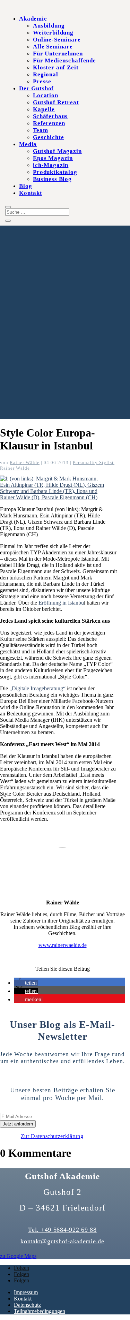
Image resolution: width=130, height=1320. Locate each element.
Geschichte (48, 137)
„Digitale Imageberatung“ (37, 688)
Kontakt (30, 193)
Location (45, 95)
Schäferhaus (50, 116)
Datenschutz (27, 1305)
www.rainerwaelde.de (62, 945)
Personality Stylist (93, 462)
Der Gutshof (36, 88)
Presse (42, 81)
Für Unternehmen (58, 53)
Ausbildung (49, 25)
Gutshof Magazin (57, 151)
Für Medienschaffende (64, 60)
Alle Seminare (53, 46)
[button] (26, 983)
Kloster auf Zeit (56, 67)
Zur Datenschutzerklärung (52, 1136)
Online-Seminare (57, 39)
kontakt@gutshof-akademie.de (62, 1241)
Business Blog (52, 179)
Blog (25, 186)
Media (28, 144)
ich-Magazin (50, 165)
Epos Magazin (53, 158)
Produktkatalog (55, 172)
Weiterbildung (53, 32)
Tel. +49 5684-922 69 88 (62, 1229)
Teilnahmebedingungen (39, 1311)
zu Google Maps (18, 1256)
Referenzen (49, 123)
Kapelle (44, 109)
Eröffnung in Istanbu (61, 603)
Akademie (33, 18)
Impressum (26, 1292)
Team (40, 130)
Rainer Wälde (25, 462)
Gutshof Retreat (56, 102)
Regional (45, 74)
